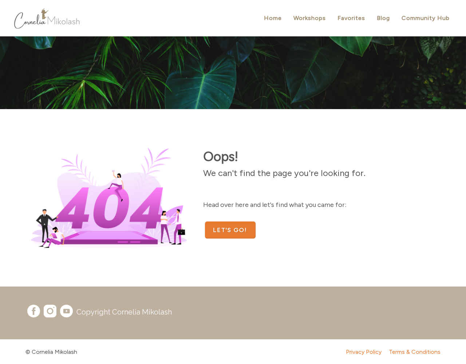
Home (273, 18)
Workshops (309, 18)
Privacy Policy (364, 351)
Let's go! (230, 230)
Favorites (351, 18)
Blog (383, 18)
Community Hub (426, 18)
